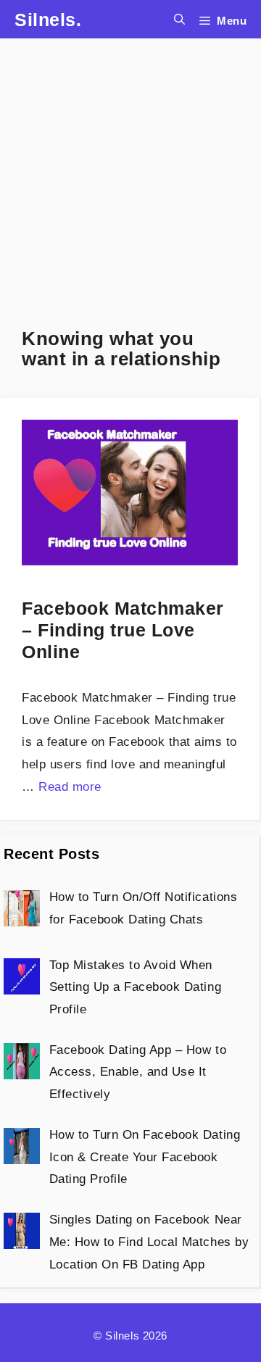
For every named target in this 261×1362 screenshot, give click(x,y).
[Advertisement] (130, 168)
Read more (70, 787)
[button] (179, 19)
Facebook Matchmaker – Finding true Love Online (123, 630)
